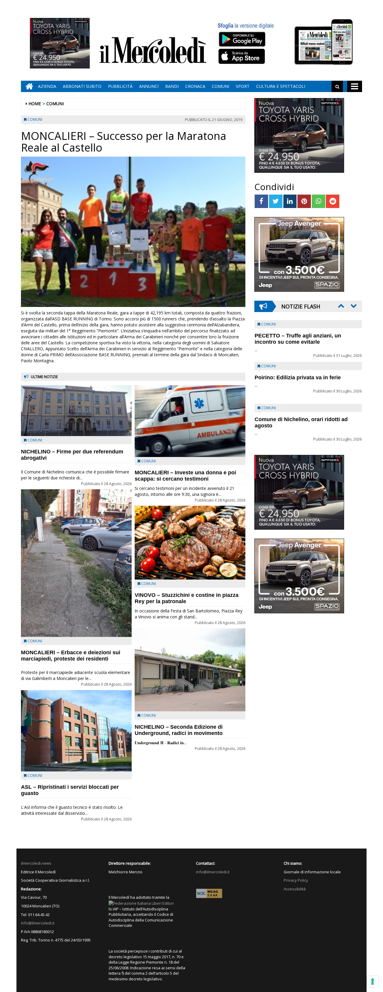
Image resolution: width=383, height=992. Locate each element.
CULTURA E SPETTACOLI (280, 86)
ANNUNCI (149, 86)
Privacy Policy (296, 880)
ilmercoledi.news (36, 863)
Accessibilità (295, 889)
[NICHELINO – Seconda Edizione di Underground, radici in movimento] (190, 669)
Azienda (47, 86)
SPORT (243, 86)
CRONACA (195, 86)
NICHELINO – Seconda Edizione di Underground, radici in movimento (179, 730)
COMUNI (220, 86)
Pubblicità (120, 86)
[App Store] (242, 56)
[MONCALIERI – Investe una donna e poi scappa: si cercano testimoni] (190, 421)
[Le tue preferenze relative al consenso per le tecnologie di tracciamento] (372, 981)
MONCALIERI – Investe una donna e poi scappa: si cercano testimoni (185, 476)
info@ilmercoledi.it (37, 923)
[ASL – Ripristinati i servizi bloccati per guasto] (76, 730)
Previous (340, 305)
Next (353, 305)
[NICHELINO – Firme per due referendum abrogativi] (76, 410)
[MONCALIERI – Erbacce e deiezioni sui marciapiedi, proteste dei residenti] (76, 563)
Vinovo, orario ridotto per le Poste (298, 336)
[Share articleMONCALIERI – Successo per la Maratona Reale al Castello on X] (275, 201)
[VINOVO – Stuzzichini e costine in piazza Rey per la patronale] (190, 543)
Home (34, 103)
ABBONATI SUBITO (82, 86)
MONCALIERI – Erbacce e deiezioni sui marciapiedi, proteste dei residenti (70, 655)
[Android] (241, 39)
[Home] (28, 86)
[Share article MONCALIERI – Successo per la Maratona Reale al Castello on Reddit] (332, 201)
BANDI (172, 86)
